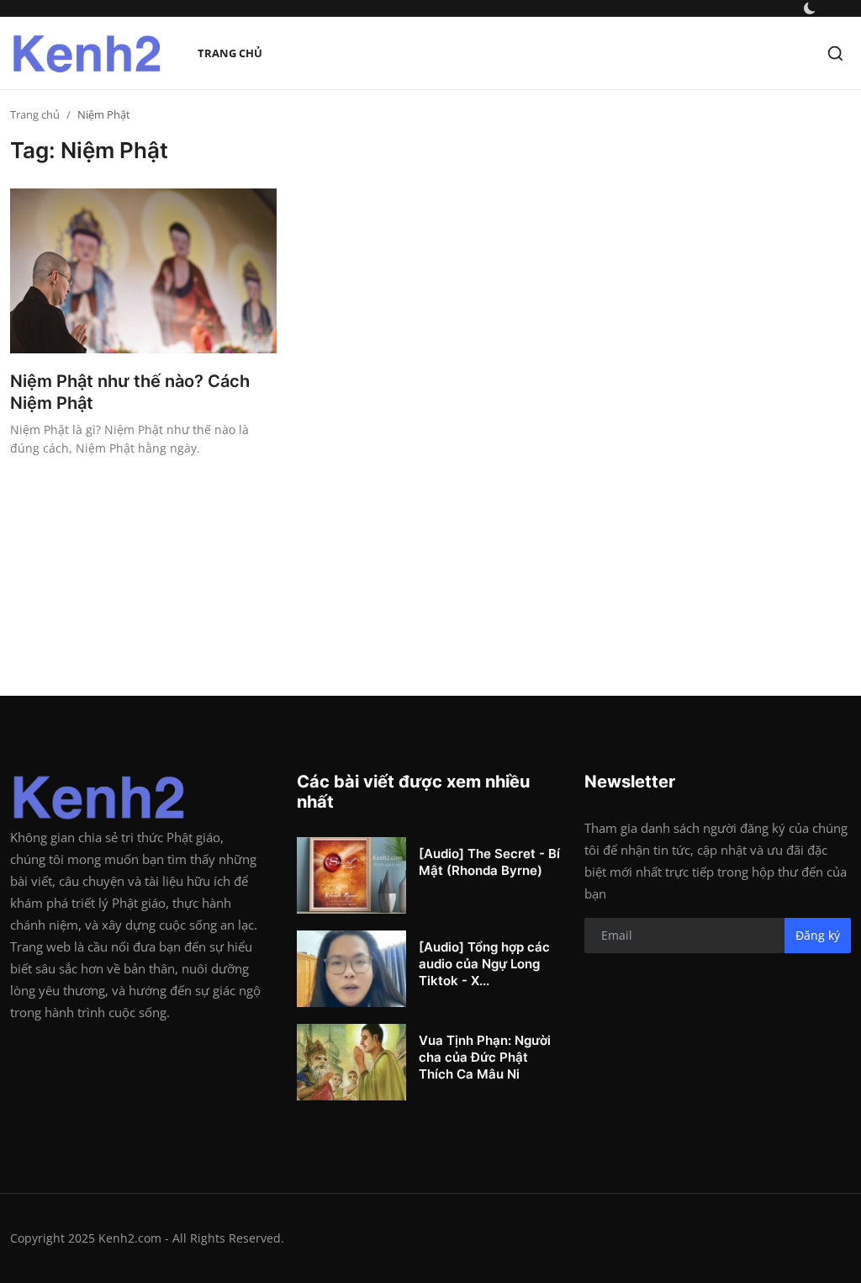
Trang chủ (230, 53)
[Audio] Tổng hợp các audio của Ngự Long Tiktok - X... (484, 964)
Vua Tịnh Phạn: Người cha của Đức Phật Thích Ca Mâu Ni (485, 1057)
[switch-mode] (809, 8)
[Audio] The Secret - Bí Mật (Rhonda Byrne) (489, 862)
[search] (835, 53)
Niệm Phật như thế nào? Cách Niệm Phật (130, 392)
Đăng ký (817, 935)
